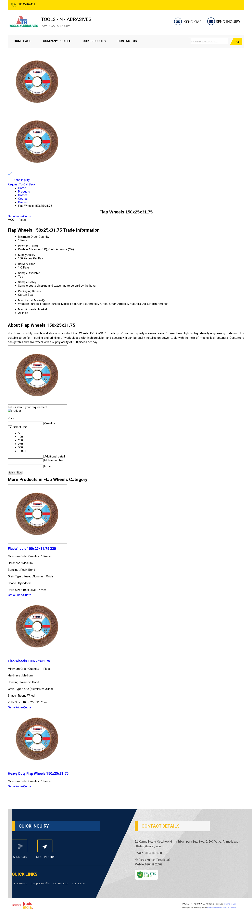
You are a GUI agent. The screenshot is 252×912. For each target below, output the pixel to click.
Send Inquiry (21, 180)
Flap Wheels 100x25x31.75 (29, 661)
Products (24, 191)
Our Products (94, 41)
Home (22, 188)
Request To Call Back (21, 184)
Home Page (22, 41)
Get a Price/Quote (19, 216)
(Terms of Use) (230, 904)
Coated (23, 195)
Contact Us (127, 41)
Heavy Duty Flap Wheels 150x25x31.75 (38, 773)
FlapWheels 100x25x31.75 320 (32, 549)
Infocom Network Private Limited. (222, 907)
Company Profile (57, 41)
